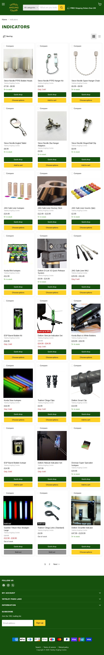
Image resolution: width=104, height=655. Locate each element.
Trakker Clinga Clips (46, 400)
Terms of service (50, 647)
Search (38, 647)
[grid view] (94, 36)
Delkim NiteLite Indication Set (50, 463)
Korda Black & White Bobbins (84, 335)
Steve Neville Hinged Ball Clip (84, 143)
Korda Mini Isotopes (12, 271)
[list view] (99, 36)
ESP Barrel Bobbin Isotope (15, 463)
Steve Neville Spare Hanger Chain (86, 81)
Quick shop (18, 94)
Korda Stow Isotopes (12, 400)
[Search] (61, 7)
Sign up (39, 623)
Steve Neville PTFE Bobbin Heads (18, 81)
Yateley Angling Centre (12, 83)
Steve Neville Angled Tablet (15, 143)
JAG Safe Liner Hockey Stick (50, 208)
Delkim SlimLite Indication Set (50, 335)
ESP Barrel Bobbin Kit (13, 335)
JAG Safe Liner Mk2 (80, 271)
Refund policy (64, 647)
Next (55, 564)
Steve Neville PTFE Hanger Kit (50, 81)
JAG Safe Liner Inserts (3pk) (83, 208)
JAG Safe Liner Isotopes (14, 208)
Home (4, 19)
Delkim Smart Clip (79, 400)
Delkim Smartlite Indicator (82, 528)
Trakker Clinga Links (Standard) (51, 528)
